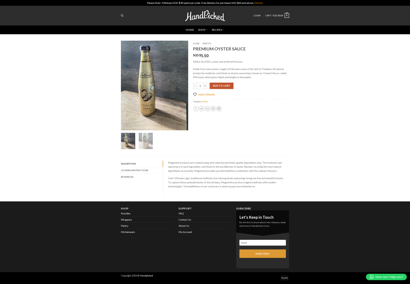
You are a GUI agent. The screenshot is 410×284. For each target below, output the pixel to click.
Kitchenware (128, 231)
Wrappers (126, 219)
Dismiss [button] (258, 2)
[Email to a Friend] (207, 108)
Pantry (206, 43)
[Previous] (126, 85)
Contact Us (185, 219)
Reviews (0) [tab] (127, 177)
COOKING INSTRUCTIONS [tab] (134, 170)
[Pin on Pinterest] (213, 108)
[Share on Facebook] (196, 108)
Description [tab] (128, 163)
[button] (257, 15)
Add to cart (221, 85)
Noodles (125, 213)
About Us (184, 225)
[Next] (183, 85)
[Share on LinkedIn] (219, 108)
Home (190, 29)
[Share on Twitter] (201, 108)
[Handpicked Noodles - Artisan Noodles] (205, 15)
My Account (185, 231)
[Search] (122, 15)
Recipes (217, 29)
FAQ (181, 213)
